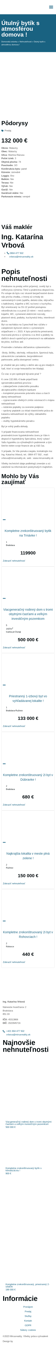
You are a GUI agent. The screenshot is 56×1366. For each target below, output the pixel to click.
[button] (51, 7)
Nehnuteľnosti (26, 42)
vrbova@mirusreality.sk (21, 256)
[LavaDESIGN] (23, 1362)
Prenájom (28, 1307)
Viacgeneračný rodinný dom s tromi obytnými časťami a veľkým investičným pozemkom (28, 614)
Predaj (28, 1311)
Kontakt (28, 1320)
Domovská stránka (9, 42)
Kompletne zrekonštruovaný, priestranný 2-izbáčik (27, 1285)
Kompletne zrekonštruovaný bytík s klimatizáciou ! (24, 1169)
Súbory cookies (28, 1330)
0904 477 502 (16, 253)
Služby (28, 1316)
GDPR (28, 1325)
